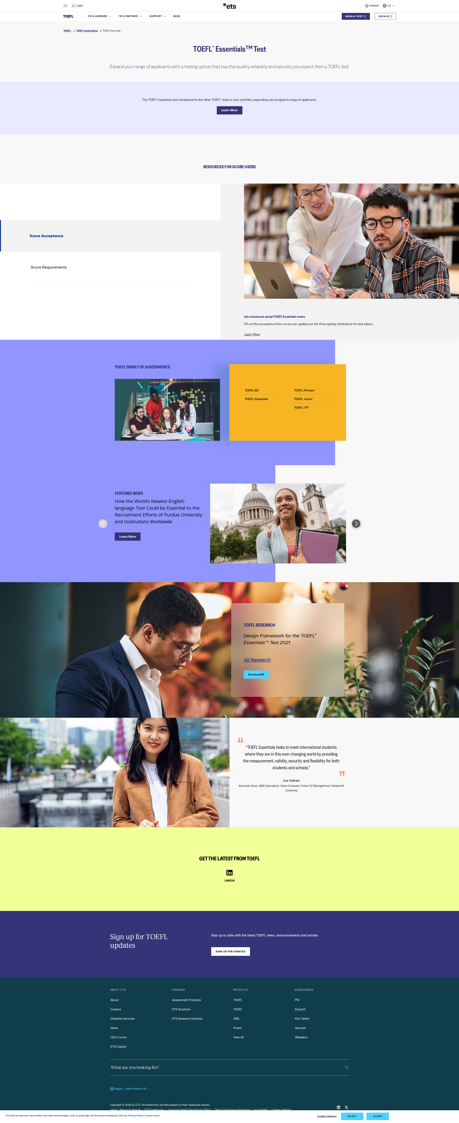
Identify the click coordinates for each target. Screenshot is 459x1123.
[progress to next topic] (356, 523)
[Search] (347, 1067)
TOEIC (237, 1009)
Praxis (237, 1028)
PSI (297, 1000)
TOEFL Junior (303, 399)
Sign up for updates (230, 951)
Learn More (252, 334)
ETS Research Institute (187, 1018)
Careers (115, 1009)
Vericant (300, 1028)
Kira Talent (302, 1018)
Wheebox (301, 1037)
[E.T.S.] (229, 5)
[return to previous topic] (103, 523)
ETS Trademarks (154, 1109)
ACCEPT (378, 1116)
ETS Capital (118, 1046)
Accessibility (261, 1109)
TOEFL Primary (304, 390)
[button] (100, 16)
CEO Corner (118, 1037)
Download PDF (256, 674)
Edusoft (300, 1009)
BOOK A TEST (354, 16)
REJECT (352, 1116)
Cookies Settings (281, 1109)
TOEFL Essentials (256, 399)
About (114, 1000)
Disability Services (122, 1018)
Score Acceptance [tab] (46, 236)
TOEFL (237, 1000)
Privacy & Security (130, 1109)
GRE (236, 1018)
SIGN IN (384, 16)
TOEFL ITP (301, 407)
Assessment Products (186, 1000)
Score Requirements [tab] (49, 267)
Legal (113, 1109)
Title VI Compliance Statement (232, 1109)
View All (238, 1037)
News (114, 1028)
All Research (257, 660)
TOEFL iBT (252, 390)
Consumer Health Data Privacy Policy (189, 1109)
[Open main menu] (65, 6)
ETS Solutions (181, 1009)
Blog (177, 16)
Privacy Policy (136, 1115)
